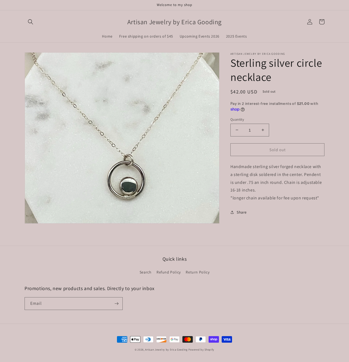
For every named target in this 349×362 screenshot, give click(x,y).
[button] (31, 22)
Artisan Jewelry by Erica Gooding (166, 349)
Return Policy (197, 272)
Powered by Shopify (201, 349)
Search (146, 272)
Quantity (237, 119)
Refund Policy (169, 272)
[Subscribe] (116, 303)
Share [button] (242, 212)
